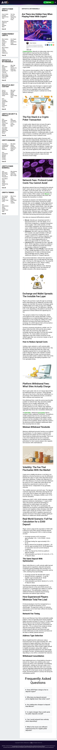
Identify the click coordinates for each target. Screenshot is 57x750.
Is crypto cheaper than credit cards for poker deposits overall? (38, 713)
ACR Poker (27, 412)
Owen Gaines (33, 43)
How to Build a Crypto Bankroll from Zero (5, 16)
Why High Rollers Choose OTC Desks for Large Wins (14, 68)
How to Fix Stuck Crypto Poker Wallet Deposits (5, 76)
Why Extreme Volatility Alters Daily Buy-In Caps (14, 173)
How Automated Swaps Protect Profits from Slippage (5, 69)
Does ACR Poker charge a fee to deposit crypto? (37, 690)
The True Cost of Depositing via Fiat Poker (13, 17)
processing (41, 412)
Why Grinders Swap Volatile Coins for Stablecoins (5, 50)
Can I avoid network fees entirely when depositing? (37, 720)
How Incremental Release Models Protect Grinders (5, 156)
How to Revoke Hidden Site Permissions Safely (5, 93)
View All (4, 29)
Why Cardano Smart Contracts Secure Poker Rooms (5, 42)
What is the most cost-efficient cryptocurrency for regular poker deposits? (36, 728)
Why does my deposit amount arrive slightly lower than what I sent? (38, 698)
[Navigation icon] (55, 2)
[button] (45, 45)
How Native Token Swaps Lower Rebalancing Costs (5, 182)
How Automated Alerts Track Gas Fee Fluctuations (5, 174)
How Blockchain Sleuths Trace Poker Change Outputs (5, 123)
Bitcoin (47, 194)
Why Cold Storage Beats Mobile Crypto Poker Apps (14, 94)
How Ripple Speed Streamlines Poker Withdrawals (14, 41)
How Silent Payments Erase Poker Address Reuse (5, 130)
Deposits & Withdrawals (30, 9)
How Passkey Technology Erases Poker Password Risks (5, 102)
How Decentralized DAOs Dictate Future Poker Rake (5, 208)
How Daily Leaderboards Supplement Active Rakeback (5, 146)
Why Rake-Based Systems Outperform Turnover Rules (13, 147)
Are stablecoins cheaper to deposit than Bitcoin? (38, 705)
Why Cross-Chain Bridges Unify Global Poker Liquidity (13, 199)
